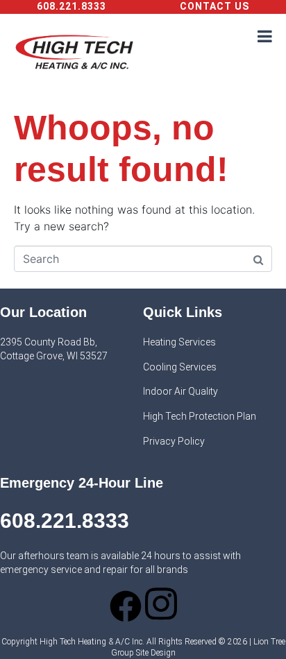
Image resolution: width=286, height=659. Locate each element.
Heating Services (179, 342)
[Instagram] (161, 603)
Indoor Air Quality (180, 391)
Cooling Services (180, 367)
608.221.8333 (71, 6)
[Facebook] (126, 606)
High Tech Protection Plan (199, 416)
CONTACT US (214, 6)
